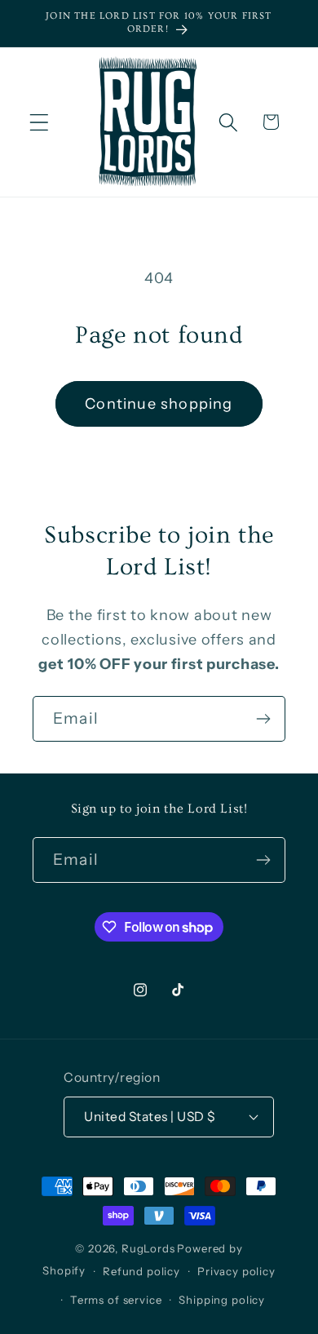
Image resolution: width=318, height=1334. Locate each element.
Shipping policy (222, 1299)
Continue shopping (158, 404)
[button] (39, 122)
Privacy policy (236, 1271)
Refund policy (141, 1271)
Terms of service (115, 1299)
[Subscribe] (263, 719)
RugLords (148, 1248)
